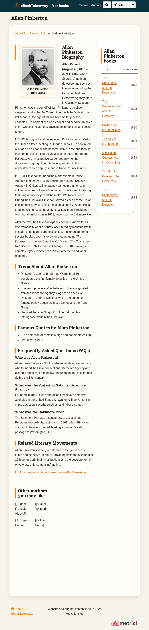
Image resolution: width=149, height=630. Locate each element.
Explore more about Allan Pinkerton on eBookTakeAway (51, 472)
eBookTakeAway (26, 33)
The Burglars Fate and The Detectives (110, 176)
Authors (96, 5)
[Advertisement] (74, 557)
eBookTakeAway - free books (44, 5)
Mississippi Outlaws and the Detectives (111, 157)
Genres (83, 5)
